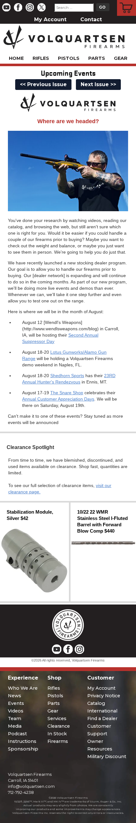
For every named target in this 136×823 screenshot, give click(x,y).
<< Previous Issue (43, 84)
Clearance (58, 726)
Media (15, 726)
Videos (15, 711)
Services (56, 718)
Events (16, 703)
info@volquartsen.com (31, 786)
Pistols (68, 58)
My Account (50, 19)
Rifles (41, 58)
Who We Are (23, 688)
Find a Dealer (102, 718)
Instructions (22, 741)
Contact (91, 19)
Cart (126, 1)
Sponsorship (23, 749)
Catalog (96, 703)
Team (14, 718)
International (102, 711)
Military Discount (106, 756)
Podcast (17, 734)
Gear (120, 58)
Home (16, 58)
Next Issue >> (98, 84)
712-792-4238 (21, 792)
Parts (96, 58)
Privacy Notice (103, 696)
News (14, 696)
